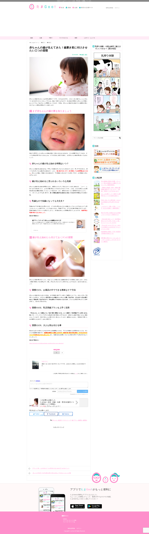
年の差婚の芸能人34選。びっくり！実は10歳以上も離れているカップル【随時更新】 (111, 183)
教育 (76, 38)
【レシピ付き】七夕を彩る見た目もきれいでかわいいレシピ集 (51, 473)
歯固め (85, 420)
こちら (76, 373)
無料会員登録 (109, 7)
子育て (51, 38)
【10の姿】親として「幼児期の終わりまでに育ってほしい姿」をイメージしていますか (111, 220)
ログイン (117, 7)
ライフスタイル (63, 38)
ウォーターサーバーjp (69, 522)
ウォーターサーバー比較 (69, 520)
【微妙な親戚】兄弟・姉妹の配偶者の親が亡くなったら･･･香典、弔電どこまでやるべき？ (110, 189)
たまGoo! (72, 531)
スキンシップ (67, 420)
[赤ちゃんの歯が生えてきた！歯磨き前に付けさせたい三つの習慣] (66, 414)
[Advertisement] (74, 23)
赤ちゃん (54, 420)
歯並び (60, 420)
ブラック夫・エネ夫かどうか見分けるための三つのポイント (50, 468)
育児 (86, 54)
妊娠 (31, 38)
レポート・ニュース (89, 38)
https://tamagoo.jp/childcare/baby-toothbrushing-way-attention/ (46, 343)
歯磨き (80, 420)
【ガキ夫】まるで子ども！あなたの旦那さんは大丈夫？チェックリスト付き (110, 227)
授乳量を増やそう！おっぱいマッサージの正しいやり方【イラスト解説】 (110, 239)
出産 (41, 38)
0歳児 (82, 54)
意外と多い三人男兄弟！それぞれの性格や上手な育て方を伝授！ (110, 202)
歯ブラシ (74, 420)
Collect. (65, 519)
